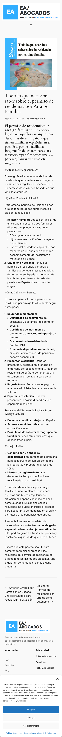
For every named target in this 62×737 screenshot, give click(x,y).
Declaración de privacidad (34, 733)
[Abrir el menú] (31, 25)
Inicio (7, 660)
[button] (57, 678)
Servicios (9, 665)
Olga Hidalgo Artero (35, 118)
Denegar (31, 717)
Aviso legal (51, 733)
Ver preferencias (31, 726)
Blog (7, 670)
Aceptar (31, 709)
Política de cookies (14, 733)
